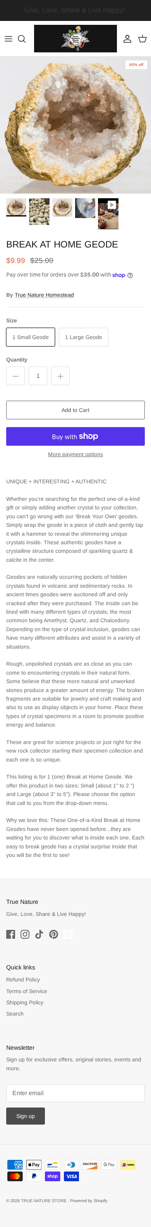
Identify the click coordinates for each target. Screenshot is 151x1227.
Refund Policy (23, 979)
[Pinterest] (53, 934)
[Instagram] (25, 934)
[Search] (25, 38)
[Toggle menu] (8, 38)
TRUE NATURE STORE (44, 1200)
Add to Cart (75, 410)
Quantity (16, 360)
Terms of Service (26, 991)
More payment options (75, 454)
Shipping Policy (24, 1002)
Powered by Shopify (89, 1200)
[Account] (125, 38)
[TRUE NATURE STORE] (75, 38)
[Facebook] (10, 934)
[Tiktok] (39, 934)
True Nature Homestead (44, 295)
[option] (75, 125)
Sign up (25, 1116)
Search (15, 1014)
